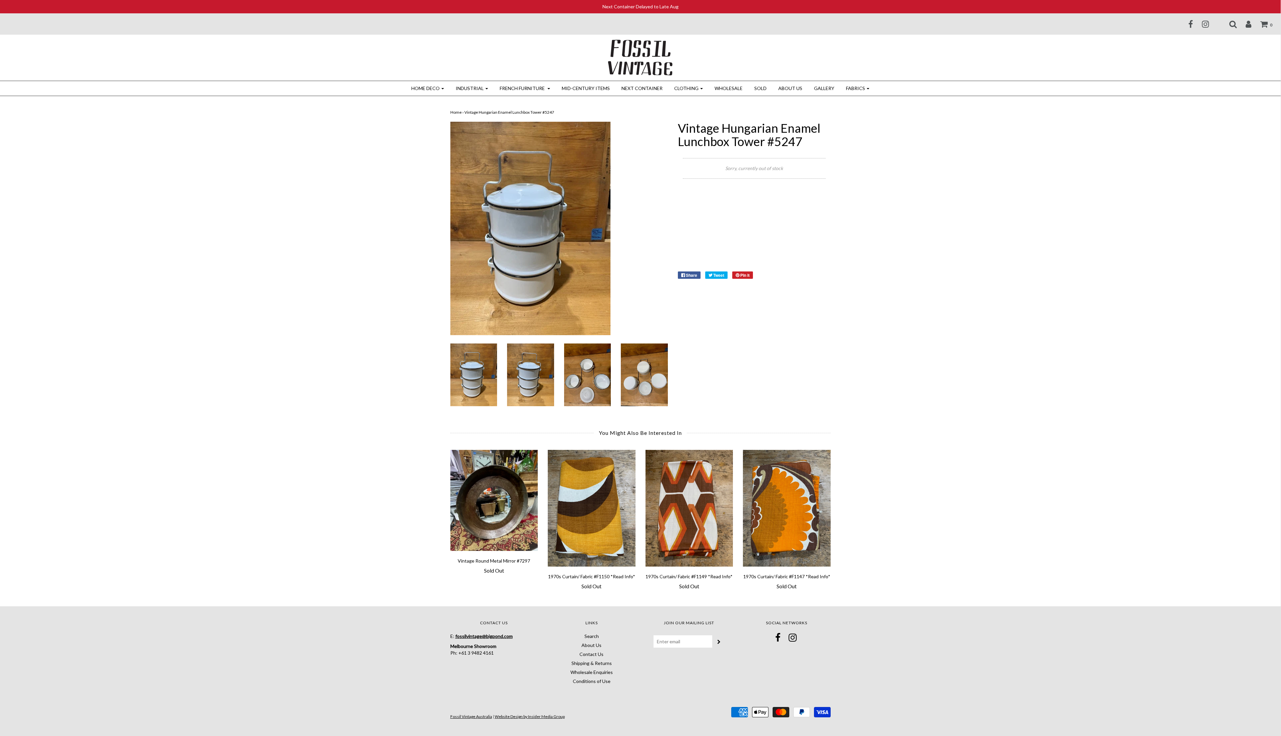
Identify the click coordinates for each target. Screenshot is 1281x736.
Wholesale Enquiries (591, 672)
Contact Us (591, 654)
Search (591, 636)
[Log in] (1244, 24)
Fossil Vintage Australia (471, 716)
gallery (824, 88)
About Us (790, 88)
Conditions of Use (591, 681)
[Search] (1229, 24)
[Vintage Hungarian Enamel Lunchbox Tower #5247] (473, 374)
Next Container (642, 88)
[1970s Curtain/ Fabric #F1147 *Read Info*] (787, 508)
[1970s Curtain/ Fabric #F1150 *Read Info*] (591, 508)
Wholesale (729, 88)
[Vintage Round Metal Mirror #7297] (494, 500)
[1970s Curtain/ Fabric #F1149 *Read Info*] (689, 508)
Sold (760, 88)
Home (456, 112)
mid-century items (586, 88)
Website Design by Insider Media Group (530, 716)
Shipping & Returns (591, 663)
